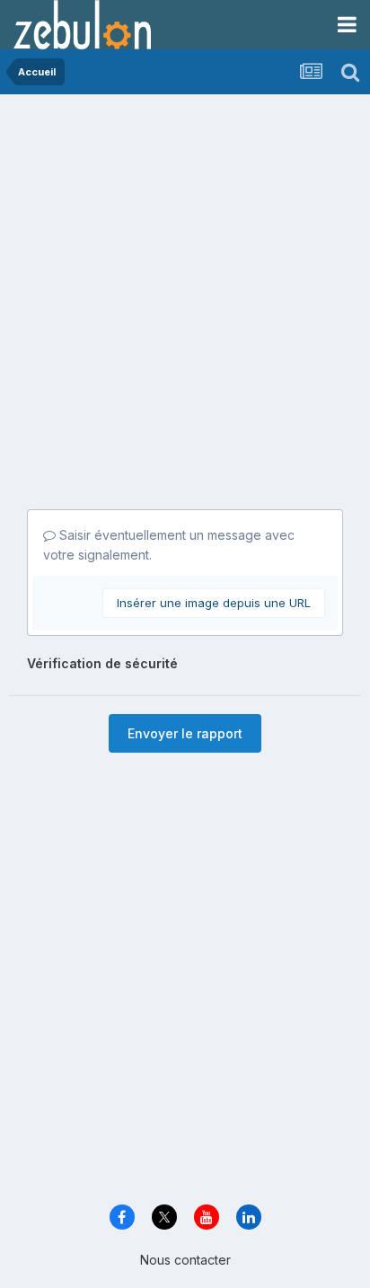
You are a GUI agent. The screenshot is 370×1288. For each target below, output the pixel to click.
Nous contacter (185, 1259)
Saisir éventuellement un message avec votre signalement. (169, 544)
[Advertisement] (185, 288)
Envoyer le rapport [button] (185, 733)
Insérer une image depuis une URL (214, 602)
